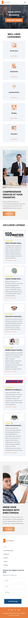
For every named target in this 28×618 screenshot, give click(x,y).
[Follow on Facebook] (9, 610)
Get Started (8, 529)
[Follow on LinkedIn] (19, 610)
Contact (6, 561)
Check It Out (9, 214)
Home (5, 547)
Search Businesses (8, 550)
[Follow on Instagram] (12, 610)
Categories (6, 554)
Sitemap (6, 565)
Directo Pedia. (16, 613)
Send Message (13, 601)
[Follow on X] (15, 610)
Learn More (14, 56)
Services (6, 558)
